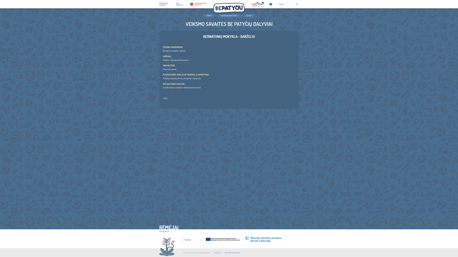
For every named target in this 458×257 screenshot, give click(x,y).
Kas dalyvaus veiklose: (174, 84)
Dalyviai (249, 16)
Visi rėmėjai (164, 231)
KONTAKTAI (217, 253)
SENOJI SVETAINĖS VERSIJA (232, 253)
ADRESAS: (167, 56)
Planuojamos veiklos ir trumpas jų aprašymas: (186, 74)
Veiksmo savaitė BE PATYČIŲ (229, 16)
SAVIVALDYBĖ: (169, 65)
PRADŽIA (209, 16)
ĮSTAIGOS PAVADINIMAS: (173, 47)
